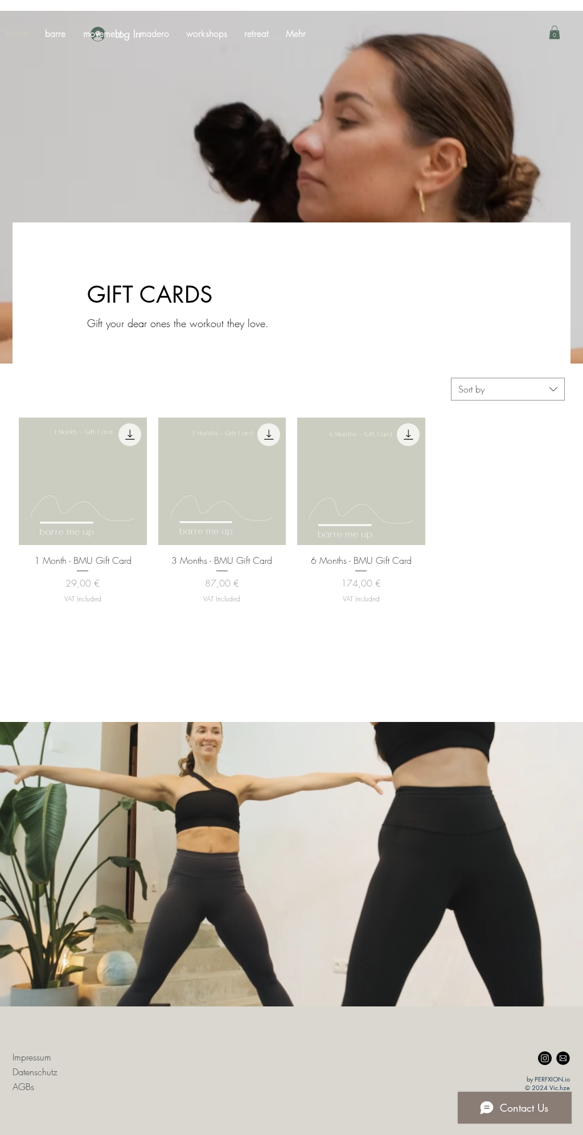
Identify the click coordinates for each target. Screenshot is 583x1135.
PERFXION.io (552, 1079)
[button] (554, 32)
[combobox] (508, 389)
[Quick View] (83, 482)
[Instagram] (545, 1058)
